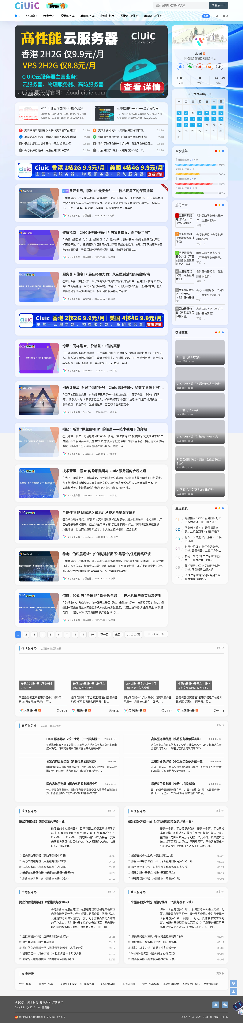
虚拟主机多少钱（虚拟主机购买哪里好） (46, 936)
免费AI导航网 (211, 984)
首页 (18, 16)
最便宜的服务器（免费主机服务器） (174, 784)
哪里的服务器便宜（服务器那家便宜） (154, 872)
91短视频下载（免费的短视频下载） (198, 436)
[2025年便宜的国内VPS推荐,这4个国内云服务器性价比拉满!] (28, 113)
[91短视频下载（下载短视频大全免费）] (200, 379)
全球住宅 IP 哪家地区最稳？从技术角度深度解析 (99, 512)
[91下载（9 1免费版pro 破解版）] (200, 485)
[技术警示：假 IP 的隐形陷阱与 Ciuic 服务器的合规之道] (39, 483)
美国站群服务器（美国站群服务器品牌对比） (50, 137)
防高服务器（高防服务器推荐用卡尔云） (155, 959)
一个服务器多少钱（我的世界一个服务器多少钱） (161, 902)
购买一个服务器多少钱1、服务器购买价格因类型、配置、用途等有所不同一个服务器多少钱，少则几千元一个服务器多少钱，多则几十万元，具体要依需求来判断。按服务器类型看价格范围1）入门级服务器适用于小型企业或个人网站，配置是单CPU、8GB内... (192, 917)
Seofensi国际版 (171, 984)
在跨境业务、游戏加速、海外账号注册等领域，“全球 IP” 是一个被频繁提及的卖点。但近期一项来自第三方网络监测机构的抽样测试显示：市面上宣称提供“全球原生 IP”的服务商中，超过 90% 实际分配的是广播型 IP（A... (113, 607)
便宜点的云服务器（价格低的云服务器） (72, 761)
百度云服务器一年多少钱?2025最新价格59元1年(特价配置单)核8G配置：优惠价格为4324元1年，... (186, 769)
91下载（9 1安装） (188, 410)
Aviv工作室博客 (150, 984)
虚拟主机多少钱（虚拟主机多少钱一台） (155, 947)
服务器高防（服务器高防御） (39, 942)
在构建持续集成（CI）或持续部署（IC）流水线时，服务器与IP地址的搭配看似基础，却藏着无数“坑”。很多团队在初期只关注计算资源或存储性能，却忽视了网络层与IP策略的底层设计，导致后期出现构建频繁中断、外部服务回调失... (112, 244)
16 (220, 119)
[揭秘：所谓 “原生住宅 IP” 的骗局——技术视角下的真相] (39, 442)
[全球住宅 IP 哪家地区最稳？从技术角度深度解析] (39, 525)
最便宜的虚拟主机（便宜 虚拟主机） (153, 855)
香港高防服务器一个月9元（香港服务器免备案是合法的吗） (133, 143)
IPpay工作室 (46, 984)
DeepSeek (88, 370)
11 (186, 119)
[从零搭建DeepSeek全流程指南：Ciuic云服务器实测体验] (104, 113)
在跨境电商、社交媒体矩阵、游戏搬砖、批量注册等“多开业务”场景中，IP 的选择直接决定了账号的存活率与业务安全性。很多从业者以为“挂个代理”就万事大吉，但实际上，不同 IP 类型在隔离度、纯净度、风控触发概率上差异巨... (112, 203)
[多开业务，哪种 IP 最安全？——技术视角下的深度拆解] (39, 203)
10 (92, 634)
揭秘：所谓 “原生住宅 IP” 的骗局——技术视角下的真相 (104, 429)
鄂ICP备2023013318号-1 (31, 1017)
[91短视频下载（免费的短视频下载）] (200, 432)
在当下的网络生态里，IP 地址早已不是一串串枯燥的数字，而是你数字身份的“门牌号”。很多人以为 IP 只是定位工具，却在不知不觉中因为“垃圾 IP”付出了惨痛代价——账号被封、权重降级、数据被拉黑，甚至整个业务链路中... (112, 399)
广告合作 (57, 1002)
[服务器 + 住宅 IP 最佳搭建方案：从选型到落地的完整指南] (39, 287)
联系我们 (20, 1002)
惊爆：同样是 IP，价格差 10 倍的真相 (91, 346)
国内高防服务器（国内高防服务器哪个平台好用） (77, 784)
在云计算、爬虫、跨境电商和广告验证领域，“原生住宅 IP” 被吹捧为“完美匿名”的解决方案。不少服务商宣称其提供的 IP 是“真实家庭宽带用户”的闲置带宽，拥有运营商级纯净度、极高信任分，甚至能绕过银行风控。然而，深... (113, 441)
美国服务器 (87, 16)
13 (199, 119)
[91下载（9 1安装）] (200, 405)
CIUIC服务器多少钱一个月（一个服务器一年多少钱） (80, 739)
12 (192, 119)
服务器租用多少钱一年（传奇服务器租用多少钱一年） (163, 861)
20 (199, 125)
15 (213, 119)
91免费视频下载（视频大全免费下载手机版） (199, 461)
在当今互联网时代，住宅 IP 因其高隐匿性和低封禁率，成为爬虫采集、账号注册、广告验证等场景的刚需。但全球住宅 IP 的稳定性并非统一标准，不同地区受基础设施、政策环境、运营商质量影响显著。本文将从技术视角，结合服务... (112, 524)
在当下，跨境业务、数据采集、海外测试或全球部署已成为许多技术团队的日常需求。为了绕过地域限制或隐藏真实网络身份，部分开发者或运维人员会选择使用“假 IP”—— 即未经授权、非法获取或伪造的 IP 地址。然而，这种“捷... (112, 482)
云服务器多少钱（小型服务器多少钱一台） (178, 761)
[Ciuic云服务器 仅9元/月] (91, 61)
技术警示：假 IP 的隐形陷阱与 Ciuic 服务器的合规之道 (104, 471)
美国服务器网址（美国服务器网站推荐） (122, 130)
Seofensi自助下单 (193, 984)
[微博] (199, 66)
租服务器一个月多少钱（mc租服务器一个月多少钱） (53, 953)
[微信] (190, 66)
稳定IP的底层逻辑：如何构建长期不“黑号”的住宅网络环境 (106, 554)
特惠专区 (49, 16)
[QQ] (180, 66)
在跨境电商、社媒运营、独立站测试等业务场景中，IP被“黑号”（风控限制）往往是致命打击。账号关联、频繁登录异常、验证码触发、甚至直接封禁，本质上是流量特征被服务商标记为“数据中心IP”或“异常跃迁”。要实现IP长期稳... (113, 566)
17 (179, 125)
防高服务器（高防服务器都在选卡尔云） (46, 867)
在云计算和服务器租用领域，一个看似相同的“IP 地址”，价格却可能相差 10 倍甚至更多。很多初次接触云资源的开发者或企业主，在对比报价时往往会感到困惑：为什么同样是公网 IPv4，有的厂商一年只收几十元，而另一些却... (112, 358)
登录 (225, 16)
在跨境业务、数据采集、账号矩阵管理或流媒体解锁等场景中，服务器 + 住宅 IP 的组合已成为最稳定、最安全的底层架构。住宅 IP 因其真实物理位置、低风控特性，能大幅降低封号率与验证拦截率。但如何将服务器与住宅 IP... (112, 286)
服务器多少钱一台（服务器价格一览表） (46, 878)
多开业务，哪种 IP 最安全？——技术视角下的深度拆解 (108, 190)
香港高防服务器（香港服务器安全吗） (45, 861)
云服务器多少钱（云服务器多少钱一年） (122, 150)
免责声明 (45, 1002)
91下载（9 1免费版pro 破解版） (196, 489)
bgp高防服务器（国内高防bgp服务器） (154, 953)
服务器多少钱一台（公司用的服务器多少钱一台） (161, 821)
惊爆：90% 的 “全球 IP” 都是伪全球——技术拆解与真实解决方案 (111, 595)
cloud (200, 53)
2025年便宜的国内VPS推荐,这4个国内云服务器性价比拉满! (80, 108)
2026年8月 (200, 94)
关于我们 (32, 1002)
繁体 (206, 16)
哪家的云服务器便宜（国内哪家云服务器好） (49, 959)
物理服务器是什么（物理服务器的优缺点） (123, 137)
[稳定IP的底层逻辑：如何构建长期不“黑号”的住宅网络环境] (39, 566)
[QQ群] (219, 66)
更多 (218, 647)
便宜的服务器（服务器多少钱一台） (43, 821)
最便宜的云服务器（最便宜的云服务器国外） (49, 872)
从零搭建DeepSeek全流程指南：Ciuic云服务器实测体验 (155, 108)
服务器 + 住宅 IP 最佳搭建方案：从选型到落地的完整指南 (106, 274)
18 (186, 125)
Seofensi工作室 (68, 984)
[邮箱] (209, 66)
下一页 (104, 634)
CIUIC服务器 (74, 215)
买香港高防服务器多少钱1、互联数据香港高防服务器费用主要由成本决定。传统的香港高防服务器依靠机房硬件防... (81, 746)
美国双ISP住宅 (153, 16)
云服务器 (88, 215)
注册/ (219, 16)
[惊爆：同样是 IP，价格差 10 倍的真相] (39, 358)
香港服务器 (67, 16)
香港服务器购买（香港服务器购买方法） (48, 150)
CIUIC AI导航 (129, 984)
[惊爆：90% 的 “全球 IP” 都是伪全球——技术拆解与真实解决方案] (39, 608)
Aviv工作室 (25, 984)
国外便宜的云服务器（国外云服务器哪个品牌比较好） (54, 947)
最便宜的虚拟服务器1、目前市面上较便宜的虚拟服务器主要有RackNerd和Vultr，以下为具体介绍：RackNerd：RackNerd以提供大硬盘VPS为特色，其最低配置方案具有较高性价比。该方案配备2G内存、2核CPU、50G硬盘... (83, 837)
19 (192, 125)
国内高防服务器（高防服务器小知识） (45, 855)
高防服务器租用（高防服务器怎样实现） (176, 739)
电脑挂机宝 (107, 16)
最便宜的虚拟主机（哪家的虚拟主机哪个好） (158, 936)
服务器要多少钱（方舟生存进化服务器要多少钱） (160, 867)
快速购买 (32, 16)
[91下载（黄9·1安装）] (200, 352)
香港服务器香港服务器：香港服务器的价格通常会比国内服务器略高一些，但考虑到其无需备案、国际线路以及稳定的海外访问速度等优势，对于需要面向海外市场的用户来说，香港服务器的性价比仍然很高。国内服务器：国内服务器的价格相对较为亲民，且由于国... (83, 917)
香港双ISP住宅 (129, 16)
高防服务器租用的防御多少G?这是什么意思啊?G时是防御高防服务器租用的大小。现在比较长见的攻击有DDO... (186, 746)
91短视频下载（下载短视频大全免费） (199, 383)
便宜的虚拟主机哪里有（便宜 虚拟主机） (48, 143)
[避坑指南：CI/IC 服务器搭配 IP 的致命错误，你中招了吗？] (39, 245)
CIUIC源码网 (108, 984)
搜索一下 (220, 5)
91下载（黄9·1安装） (189, 357)
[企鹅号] (215, 1005)
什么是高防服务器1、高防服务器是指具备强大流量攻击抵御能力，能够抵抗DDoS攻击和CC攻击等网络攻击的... (81, 791)
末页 (117, 634)
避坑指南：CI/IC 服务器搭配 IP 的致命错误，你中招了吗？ (106, 232)
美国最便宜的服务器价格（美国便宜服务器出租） (53, 130)
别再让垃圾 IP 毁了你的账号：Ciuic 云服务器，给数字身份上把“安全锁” (117, 387)
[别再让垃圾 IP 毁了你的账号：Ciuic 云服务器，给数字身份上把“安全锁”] (39, 400)
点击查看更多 (156, 634)
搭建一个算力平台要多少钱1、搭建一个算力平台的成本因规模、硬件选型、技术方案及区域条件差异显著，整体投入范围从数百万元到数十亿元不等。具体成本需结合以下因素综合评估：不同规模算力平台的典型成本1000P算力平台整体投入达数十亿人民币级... (192, 837)
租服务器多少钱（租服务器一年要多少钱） (156, 878)
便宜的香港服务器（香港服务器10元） (45, 902)
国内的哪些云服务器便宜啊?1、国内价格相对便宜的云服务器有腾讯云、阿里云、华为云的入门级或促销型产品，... (81, 769)
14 (206, 119)
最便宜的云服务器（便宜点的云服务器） (155, 942)
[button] (163, 94)
